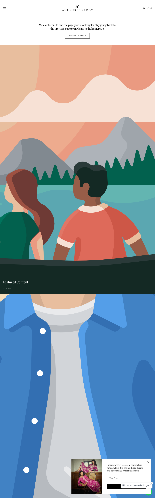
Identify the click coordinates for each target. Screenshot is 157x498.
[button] (4, 8)
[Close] (148, 462)
